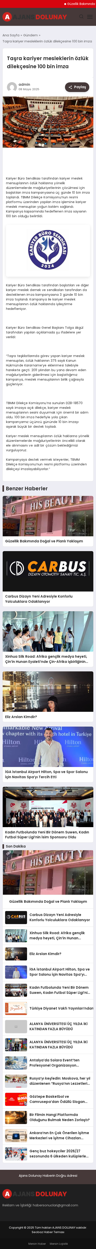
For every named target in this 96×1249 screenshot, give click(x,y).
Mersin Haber (37, 1244)
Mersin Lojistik (59, 1244)
